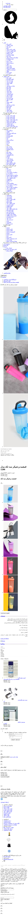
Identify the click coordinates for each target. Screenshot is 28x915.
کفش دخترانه (9, 230)
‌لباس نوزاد (8, 237)
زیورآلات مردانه (10, 140)
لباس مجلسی (9, 45)
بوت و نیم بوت (9, 80)
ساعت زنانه (9, 146)
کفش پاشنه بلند (10, 79)
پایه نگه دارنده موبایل (11, 122)
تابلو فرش (8, 222)
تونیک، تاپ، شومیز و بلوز (12, 57)
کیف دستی (8, 91)
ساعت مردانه (9, 148)
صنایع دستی (9, 198)
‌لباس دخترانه (9, 229)
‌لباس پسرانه (9, 234)
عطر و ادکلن (9, 161)
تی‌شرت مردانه (9, 63)
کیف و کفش (6, 814)
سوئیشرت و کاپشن (10, 69)
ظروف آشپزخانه (10, 212)
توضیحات (3, 616)
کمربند (7, 157)
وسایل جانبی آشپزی (11, 214)
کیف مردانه (9, 106)
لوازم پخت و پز (9, 204)
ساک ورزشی (9, 95)
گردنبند (8, 137)
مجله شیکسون (6, 822)
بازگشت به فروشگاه (5, 756)
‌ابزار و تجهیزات (9, 217)
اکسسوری (8, 179)
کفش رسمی (9, 83)
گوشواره (8, 134)
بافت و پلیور (9, 67)
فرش (7, 221)
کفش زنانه (8, 77)
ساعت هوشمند (9, 149)
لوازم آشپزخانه (6, 812)
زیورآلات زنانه (9, 130)
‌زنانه (7, 168)
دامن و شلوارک (9, 59)
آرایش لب (8, 169)
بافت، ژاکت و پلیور (10, 49)
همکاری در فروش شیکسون (10, 824)
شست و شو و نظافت (11, 215)
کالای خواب (9, 200)
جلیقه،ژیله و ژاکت (10, 68)
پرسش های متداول (7, 828)
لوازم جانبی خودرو (10, 115)
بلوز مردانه (8, 65)
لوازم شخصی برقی (10, 177)
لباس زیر (8, 60)
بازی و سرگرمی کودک (11, 238)
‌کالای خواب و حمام (10, 199)
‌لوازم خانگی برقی (10, 203)
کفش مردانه (9, 96)
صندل (7, 84)
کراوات (8, 156)
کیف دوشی (9, 92)
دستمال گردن (9, 158)
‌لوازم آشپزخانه (9, 210)
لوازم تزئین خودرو (10, 118)
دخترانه (8, 227)
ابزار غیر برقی (9, 219)
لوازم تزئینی (9, 196)
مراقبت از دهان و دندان (11, 176)
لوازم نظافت (9, 206)
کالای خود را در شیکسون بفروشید (11, 823)
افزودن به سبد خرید (5, 613)
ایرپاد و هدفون (9, 123)
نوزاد (7, 235)
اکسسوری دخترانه (10, 231)
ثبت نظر (17, 739)
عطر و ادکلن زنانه (10, 164)
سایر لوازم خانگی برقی (11, 208)
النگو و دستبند (9, 136)
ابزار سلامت (9, 180)
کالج (7, 100)
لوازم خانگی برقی (7, 811)
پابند (7, 138)
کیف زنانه (8, 87)
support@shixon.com (8, 859)
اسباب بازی (9, 240)
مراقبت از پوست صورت (12, 175)
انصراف (13, 739)
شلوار (7, 71)
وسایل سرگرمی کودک (11, 241)
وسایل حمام (9, 202)
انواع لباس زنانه (7, 816)
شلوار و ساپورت (10, 54)
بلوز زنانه (8, 46)
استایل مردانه (9, 250)
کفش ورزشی (9, 81)
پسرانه (7, 233)
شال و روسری (9, 52)
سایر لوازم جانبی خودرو (12, 119)
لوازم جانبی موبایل (10, 121)
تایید (2, 899)
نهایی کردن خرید (14, 756)
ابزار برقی (8, 218)
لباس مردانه (9, 61)
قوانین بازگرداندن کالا (8, 827)
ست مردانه (9, 72)
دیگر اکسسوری (10, 154)
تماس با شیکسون (7, 830)
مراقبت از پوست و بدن (11, 172)
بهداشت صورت (10, 183)
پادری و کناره (9, 223)
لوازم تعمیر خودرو (10, 117)
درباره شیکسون (7, 820)
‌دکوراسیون (9, 195)
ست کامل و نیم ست (11, 133)
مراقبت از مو (9, 173)
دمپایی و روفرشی (10, 86)
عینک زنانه (8, 152)
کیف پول (8, 90)
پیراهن (7, 64)
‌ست (7, 144)
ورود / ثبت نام (10, 4)
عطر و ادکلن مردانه (11, 163)
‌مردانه (7, 181)
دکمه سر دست (9, 160)
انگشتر (8, 131)
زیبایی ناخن (9, 171)
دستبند (7, 141)
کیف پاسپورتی (9, 94)
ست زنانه (8, 56)
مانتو (7, 48)
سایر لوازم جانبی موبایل (12, 126)
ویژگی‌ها (3, 643)
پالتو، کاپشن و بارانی (11, 50)
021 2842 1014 (6, 856)
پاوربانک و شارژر (10, 125)
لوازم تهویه (8, 207)
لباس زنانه (8, 44)
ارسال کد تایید (4, 890)
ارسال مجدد (6, 899)
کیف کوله (8, 88)
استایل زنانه (9, 248)
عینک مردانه (9, 153)
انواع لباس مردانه (7, 806)
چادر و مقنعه (9, 53)
